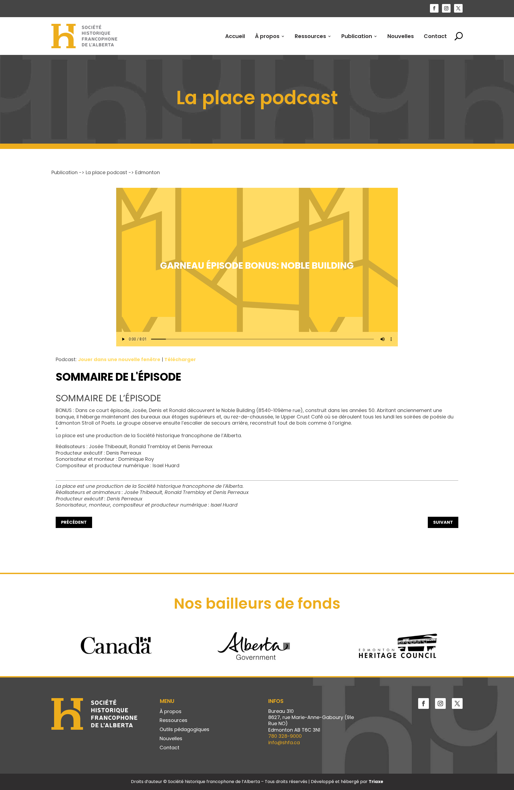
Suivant (443, 522)
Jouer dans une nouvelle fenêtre (119, 359)
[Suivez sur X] (458, 8)
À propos (267, 36)
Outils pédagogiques (184, 730)
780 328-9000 (285, 736)
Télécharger (180, 359)
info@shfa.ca (284, 742)
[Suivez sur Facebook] (434, 8)
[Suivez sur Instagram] (446, 8)
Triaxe (376, 781)
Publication (356, 36)
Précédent (74, 522)
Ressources (310, 36)
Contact (435, 36)
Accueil (235, 36)
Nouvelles (400, 36)
